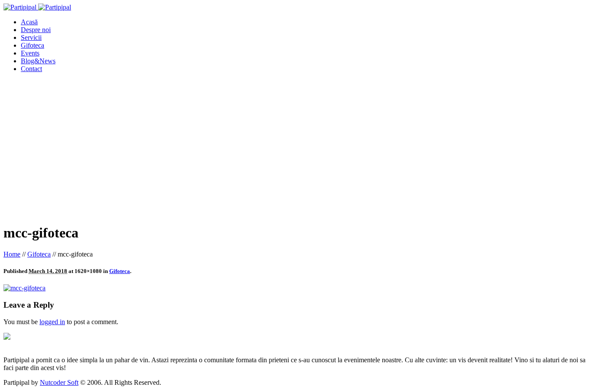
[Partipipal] (37, 7)
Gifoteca (39, 254)
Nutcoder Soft (59, 382)
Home (11, 254)
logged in (52, 321)
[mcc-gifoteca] (24, 288)
